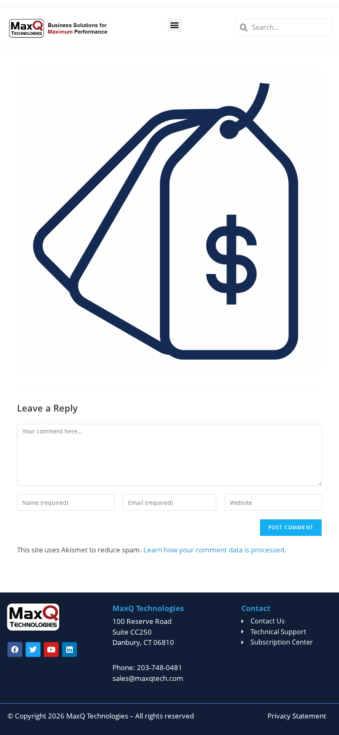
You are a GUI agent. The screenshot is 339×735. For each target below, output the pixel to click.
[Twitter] (33, 649)
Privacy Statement (296, 716)
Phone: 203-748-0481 (147, 667)
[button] (174, 25)
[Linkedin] (69, 649)
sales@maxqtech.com (147, 678)
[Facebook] (14, 649)
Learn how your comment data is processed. (214, 549)
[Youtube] (51, 649)
